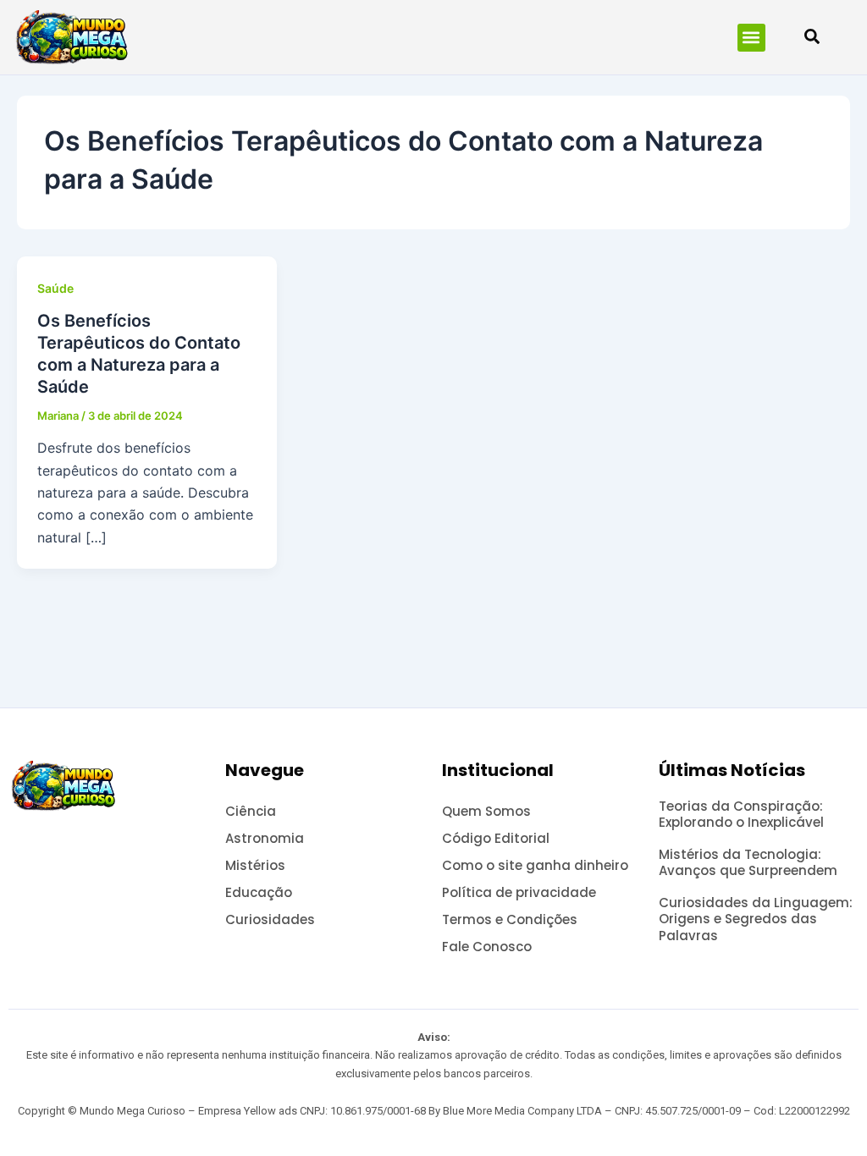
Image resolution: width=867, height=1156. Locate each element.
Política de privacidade (519, 892)
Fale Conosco (487, 946)
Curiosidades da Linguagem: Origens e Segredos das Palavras (756, 919)
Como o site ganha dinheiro (535, 865)
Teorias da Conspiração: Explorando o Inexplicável (741, 814)
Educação (258, 892)
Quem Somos (486, 811)
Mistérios (255, 865)
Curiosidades (270, 919)
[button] (751, 38)
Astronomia (264, 838)
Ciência (250, 811)
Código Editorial (495, 838)
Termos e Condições (509, 919)
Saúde (55, 288)
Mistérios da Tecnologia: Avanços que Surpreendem (748, 862)
